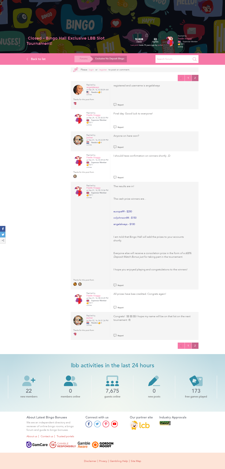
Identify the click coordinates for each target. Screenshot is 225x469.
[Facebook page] (88, 424)
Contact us (47, 436)
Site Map (136, 461)
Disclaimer (90, 461)
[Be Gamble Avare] (83, 445)
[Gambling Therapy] (102, 445)
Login (91, 69)
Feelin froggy (185, 38)
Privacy (103, 461)
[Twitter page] (97, 424)
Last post (135, 45)
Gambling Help (119, 461)
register (103, 69)
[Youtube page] (114, 424)
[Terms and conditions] (63, 444)
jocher (160, 45)
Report (120, 105)
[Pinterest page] (106, 424)
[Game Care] (37, 445)
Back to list (38, 59)
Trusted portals (65, 436)
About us (32, 436)
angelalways (92, 87)
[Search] (194, 59)
